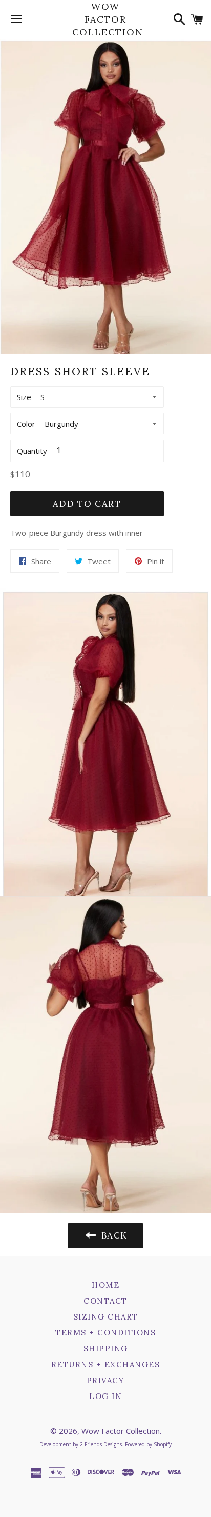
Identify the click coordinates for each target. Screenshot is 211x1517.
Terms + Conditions (105, 1333)
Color (26, 423)
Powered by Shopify (148, 1444)
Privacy (106, 1380)
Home (105, 1285)
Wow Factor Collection (105, 19)
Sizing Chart (105, 1317)
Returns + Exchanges (105, 1364)
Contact (105, 1301)
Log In (105, 1396)
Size (24, 397)
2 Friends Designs (101, 1444)
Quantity (32, 451)
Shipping (105, 1348)
